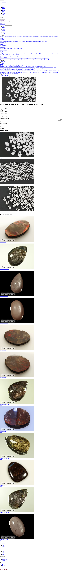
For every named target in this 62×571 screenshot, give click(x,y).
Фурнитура (2, 39)
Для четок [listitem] (28, 59)
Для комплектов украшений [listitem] (37, 59)
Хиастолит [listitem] (27, 71)
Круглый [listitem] (1, 48)
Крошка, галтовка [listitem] (31, 36)
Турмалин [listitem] (7, 71)
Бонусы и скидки (4, 559)
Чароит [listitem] (51, 71)
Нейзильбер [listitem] (2, 56)
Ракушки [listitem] (25, 70)
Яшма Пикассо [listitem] (10, 73)
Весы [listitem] (10, 37)
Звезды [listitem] (21, 53)
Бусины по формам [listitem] (17, 36)
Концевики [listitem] (51, 40)
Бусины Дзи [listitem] (43, 36)
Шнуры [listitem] (6, 57)
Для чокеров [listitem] (2, 59)
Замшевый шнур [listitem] (15, 58)
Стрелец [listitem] (15, 37)
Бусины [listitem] (9, 40)
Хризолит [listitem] (37, 71)
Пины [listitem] (41, 40)
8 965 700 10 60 (2, 23)
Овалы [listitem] (9, 53)
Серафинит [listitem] (44, 70)
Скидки (3, 11)
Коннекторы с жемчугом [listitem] (6, 46)
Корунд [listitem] (29, 68)
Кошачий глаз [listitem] (32, 68)
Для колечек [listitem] (31, 59)
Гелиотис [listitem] (9, 67)
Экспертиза (3, 13)
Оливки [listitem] (53, 53)
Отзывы (3, 31)
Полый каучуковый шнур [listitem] (35, 58)
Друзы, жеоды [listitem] (36, 67)
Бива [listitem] (21, 48)
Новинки (3, 8)
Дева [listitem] (9, 37)
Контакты (3, 10)
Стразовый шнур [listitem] (2, 58)
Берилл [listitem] (38, 66)
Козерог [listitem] (18, 37)
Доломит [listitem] (32, 67)
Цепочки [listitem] (16, 40)
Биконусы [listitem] (49, 53)
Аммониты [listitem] (21, 66)
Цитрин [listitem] (47, 71)
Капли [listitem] (51, 53)
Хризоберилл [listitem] (31, 71)
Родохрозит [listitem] (32, 70)
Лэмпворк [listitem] (11, 53)
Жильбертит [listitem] (45, 67)
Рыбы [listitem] (22, 37)
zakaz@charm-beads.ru (8, 566)
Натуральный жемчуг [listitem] (3, 45)
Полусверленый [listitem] (15, 48)
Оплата (3, 28)
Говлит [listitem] (20, 67)
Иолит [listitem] (51, 67)
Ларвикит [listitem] (47, 68)
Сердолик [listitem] (47, 70)
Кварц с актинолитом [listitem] (19, 68)
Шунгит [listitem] (56, 71)
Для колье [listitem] (25, 59)
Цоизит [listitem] (49, 71)
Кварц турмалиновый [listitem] (13, 68)
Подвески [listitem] (35, 36)
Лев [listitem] (8, 37)
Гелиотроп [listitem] (12, 67)
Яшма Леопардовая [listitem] (40, 72)
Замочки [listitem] (7, 40)
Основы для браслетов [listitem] (26, 41)
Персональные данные (5, 547)
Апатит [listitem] (30, 66)
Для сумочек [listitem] (46, 59)
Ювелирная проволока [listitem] (7, 56)
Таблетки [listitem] (6, 53)
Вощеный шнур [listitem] (24, 58)
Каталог (3, 6)
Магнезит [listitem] (3, 69)
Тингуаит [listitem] (2, 71)
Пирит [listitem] (13, 70)
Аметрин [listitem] (18, 66)
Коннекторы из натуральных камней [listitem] (50, 36)
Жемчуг (1, 44)
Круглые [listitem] (35, 53)
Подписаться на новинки (4, 569)
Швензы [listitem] (1, 40)
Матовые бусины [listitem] (22, 36)
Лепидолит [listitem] (50, 68)
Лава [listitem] (43, 68)
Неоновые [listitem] (37, 53)
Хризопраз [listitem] (40, 71)
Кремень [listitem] (35, 68)
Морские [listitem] (4, 53)
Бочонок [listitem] (32, 53)
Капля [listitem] (10, 48)
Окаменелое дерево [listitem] (21, 69)
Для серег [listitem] (22, 59)
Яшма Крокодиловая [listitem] (34, 72)
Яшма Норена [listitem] (49, 72)
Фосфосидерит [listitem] (18, 71)
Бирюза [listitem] (40, 66)
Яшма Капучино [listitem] (11, 72)
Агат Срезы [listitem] (10, 65)
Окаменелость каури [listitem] (27, 69)
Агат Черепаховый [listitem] (19, 65)
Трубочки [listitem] (40, 53)
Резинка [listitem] (1, 57)
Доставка (3, 9)
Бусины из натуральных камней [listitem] (5, 36)
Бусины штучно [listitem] (12, 36)
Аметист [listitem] (16, 66)
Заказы (3, 558)
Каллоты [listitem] (54, 40)
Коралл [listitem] (27, 68)
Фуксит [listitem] (22, 71)
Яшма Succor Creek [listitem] (15, 73)
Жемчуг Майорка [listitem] (2, 47)
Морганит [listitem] (9, 69)
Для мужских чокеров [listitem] (7, 59)
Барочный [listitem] (6, 48)
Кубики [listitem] (23, 53)
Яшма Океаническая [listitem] (54, 72)
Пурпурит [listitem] (22, 70)
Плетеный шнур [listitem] (19, 58)
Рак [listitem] (6, 37)
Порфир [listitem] (18, 70)
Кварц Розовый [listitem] (7, 68)
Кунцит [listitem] (38, 68)
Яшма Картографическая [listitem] (17, 72)
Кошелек (3, 560)
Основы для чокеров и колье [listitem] (19, 41)
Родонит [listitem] (30, 70)
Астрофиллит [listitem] (33, 66)
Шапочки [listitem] (11, 40)
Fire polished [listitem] (1, 53)
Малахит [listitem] (6, 69)
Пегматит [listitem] (7, 70)
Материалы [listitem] (50, 59)
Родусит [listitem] (35, 70)
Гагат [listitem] (7, 67)
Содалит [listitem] (49, 70)
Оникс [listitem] (3, 70)
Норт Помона (4, 2)
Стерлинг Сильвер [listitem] (44, 41)
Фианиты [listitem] (12, 71)
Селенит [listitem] (41, 70)
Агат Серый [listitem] (7, 65)
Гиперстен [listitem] (17, 67)
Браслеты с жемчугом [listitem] (23, 46)
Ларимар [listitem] (53, 68)
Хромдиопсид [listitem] (44, 71)
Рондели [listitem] (25, 53)
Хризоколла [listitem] (34, 71)
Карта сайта (3, 555)
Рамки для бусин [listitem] (32, 40)
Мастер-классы (4, 15)
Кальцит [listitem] (53, 67)
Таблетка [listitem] (19, 48)
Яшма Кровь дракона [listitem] (28, 72)
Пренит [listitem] (20, 70)
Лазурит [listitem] (45, 68)
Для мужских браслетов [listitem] (17, 59)
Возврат (3, 14)
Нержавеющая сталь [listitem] (38, 41)
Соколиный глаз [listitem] (53, 70)
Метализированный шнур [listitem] (9, 58)
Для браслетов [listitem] (12, 59)
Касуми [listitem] (4, 48)
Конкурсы (3, 565)
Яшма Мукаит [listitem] (45, 72)
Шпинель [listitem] (53, 71)
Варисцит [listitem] (2, 67)
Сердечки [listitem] (30, 53)
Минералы (3, 7)
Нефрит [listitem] (14, 69)
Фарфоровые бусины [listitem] (10, 54)
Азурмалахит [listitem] (7, 66)
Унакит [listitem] (10, 71)
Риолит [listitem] (28, 70)
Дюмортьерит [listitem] (40, 67)
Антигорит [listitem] (27, 66)
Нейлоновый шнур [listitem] (42, 58)
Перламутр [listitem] (24, 40)
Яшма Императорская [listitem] (6, 72)
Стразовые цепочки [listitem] (20, 40)
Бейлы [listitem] (14, 40)
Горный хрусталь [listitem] (23, 67)
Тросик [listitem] (4, 57)
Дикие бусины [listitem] (39, 36)
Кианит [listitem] (4, 68)
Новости (3, 12)
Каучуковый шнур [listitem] (29, 58)
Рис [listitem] (8, 48)
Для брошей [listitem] (43, 59)
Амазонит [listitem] (13, 66)
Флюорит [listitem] (15, 71)
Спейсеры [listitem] (46, 53)
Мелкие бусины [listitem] (27, 36)
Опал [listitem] (5, 70)
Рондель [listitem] (12, 48)
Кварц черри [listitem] (24, 68)
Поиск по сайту (2, 19)
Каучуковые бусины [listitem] (16, 54)
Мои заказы (4, 18)
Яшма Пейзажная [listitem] (5, 73)
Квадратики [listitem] (18, 53)
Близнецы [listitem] (5, 37)
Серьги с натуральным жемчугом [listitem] (15, 46)
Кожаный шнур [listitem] (47, 58)
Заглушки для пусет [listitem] (37, 40)
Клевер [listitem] (28, 53)
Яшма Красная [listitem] (23, 72)
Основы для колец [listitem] (12, 41)
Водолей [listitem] (20, 37)
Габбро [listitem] (5, 67)
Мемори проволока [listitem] (13, 56)
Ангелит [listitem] (24, 66)
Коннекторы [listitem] (28, 40)
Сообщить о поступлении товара (5, 118)
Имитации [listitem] (1, 38)
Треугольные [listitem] (14, 53)
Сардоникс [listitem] (38, 70)
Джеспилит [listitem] (29, 67)
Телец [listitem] (3, 37)
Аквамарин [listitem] (10, 66)
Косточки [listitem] (43, 53)
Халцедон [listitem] (24, 71)
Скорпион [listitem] (12, 37)
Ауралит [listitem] (36, 66)
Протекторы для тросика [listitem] (6, 41)
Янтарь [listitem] (59, 71)
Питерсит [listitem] (15, 70)
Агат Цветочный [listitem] (14, 65)
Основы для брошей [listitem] (32, 41)
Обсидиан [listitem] (16, 69)
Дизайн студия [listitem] (2, 61)
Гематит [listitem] (15, 67)
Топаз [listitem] (5, 71)
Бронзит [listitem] (42, 66)
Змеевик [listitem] (48, 67)
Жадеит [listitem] (43, 67)
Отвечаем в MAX (2, 24)
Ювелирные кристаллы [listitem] (3, 50)
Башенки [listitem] (56, 53)
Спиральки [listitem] (59, 53)
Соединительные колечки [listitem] (46, 40)
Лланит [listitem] (56, 68)
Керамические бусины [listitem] (3, 54)
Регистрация (4, 3)
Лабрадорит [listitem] (40, 68)
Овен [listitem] (1, 37)
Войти (1, 17)
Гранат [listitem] (27, 67)
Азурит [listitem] (4, 66)
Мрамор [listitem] (12, 69)
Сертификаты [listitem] (2, 63)
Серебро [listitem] (17, 56)
